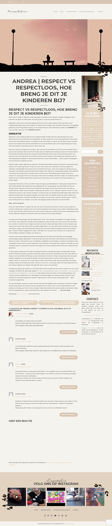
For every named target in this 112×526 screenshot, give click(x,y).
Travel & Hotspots (92, 238)
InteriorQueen (92, 167)
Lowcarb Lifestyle (92, 193)
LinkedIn (63, 515)
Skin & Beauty (92, 235)
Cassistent (92, 170)
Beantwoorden (69, 332)
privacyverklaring (92, 328)
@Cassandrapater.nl (56, 481)
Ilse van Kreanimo (22, 314)
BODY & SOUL (92, 208)
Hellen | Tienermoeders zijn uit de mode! (23, 302)
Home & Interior (92, 221)
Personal (92, 232)
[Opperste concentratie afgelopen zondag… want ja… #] (36, 497)
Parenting (44, 76)
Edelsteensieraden (92, 186)
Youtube (55, 515)
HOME (55, 11)
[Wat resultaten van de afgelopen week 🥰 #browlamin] (17, 497)
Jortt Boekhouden (92, 183)
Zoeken (9, 2)
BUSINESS (92, 211)
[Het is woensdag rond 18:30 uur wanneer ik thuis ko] (75, 497)
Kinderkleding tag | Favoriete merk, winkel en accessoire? (58, 302)
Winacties (92, 242)
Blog (61, 11)
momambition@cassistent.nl (92, 315)
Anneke (18, 364)
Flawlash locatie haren (92, 174)
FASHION (92, 215)
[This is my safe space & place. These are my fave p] (95, 497)
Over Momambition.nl (86, 11)
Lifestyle (92, 225)
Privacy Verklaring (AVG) (62, 510)
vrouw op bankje (22, 294)
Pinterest (52, 515)
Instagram (48, 515)
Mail (66, 515)
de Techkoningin (69, 523)
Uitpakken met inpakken (92, 189)
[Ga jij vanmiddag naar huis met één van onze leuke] (56, 497)
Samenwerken (71, 11)
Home (36, 510)
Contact (100, 11)
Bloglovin (59, 515)
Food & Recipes (92, 218)
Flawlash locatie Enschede (92, 178)
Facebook (45, 515)
